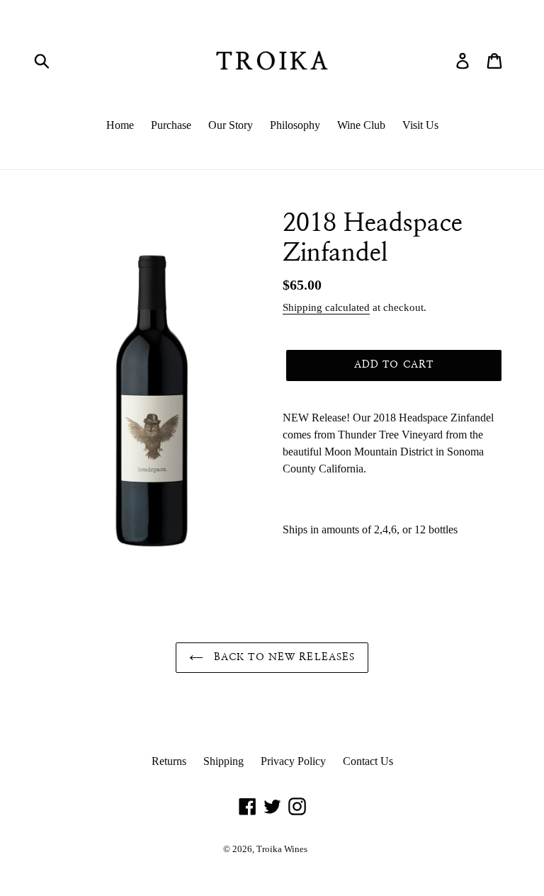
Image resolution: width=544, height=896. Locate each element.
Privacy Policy (293, 761)
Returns (169, 761)
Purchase (171, 125)
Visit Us (420, 125)
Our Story (230, 125)
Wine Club (361, 125)
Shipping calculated (326, 307)
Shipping (223, 761)
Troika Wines (281, 849)
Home (120, 125)
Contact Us (368, 761)
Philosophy (295, 125)
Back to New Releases (283, 657)
